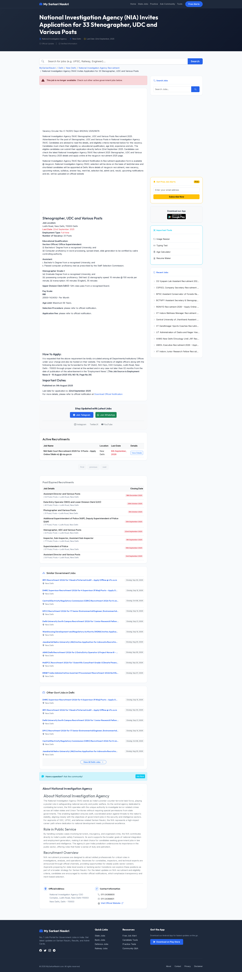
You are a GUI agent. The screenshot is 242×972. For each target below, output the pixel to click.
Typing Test (162, 245)
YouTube (108, 424)
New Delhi (71, 68)
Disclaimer (198, 966)
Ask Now (140, 776)
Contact (178, 966)
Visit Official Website (111, 903)
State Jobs (143, 4)
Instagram (81, 424)
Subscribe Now (176, 196)
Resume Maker (163, 258)
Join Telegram (83, 415)
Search (195, 61)
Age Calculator (163, 252)
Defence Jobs (101, 944)
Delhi (60, 68)
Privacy (188, 966)
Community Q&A (130, 948)
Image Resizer (163, 239)
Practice (154, 4)
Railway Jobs (101, 948)
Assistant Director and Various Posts (61, 494)
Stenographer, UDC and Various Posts (62, 530)
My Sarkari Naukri (56, 4)
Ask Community (167, 4)
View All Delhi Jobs (92, 762)
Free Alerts (194, 4)
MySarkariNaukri (47, 68)
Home (133, 4)
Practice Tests (129, 944)
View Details (137, 453)
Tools (179, 4)
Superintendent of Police (55, 546)
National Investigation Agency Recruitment (99, 68)
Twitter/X (94, 424)
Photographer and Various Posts (59, 510)
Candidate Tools (130, 940)
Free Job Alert (130, 935)
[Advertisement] (93, 108)
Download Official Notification (108, 394)
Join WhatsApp (107, 415)
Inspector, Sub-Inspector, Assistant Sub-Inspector (68, 538)
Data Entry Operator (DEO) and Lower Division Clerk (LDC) (72, 502)
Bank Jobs (100, 940)
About (168, 966)
